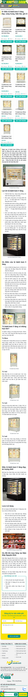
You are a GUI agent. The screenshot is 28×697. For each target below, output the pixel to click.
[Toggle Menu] (2, 6)
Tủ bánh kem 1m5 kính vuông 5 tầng (20, 85)
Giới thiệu (4, 646)
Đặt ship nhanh (7, 41)
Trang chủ (3, 9)
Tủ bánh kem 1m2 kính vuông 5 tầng (6, 137)
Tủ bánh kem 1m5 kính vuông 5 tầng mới (6, 58)
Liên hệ (3, 653)
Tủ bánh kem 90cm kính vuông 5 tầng (20, 113)
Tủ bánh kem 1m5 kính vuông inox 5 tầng (20, 58)
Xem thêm (7, 677)
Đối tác (3, 655)
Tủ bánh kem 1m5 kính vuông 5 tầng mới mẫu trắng (6, 31)
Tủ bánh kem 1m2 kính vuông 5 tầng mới (6, 86)
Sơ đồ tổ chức (5, 648)
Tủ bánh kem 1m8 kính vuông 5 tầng (6, 113)
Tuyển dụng (5, 651)
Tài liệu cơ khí (5, 657)
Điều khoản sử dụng (20, 646)
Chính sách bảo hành (21, 651)
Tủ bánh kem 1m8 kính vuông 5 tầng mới (20, 31)
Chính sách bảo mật (20, 648)
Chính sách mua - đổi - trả (21, 654)
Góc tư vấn (18, 657)
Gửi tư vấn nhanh (14, 636)
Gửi (16, 694)
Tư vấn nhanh (23, 694)
